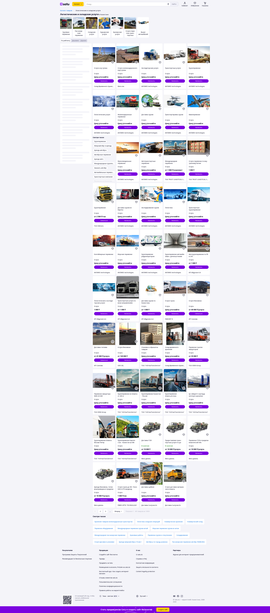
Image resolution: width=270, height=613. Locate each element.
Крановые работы (136, 535)
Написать (104, 81)
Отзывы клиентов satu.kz (108, 578)
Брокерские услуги (117, 33)
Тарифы (102, 559)
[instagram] (182, 596)
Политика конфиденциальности (110, 586)
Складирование (182, 535)
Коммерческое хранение (174, 522)
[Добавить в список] (112, 62)
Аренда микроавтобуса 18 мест (130, 542)
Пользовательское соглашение (110, 582)
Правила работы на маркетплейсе (111, 590)
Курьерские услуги (104, 33)
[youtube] (174, 596)
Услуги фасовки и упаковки (104, 542)
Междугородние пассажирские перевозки (109, 535)
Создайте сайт (104, 555)
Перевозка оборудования (103, 528)
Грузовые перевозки (66, 33)
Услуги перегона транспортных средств (130, 34)
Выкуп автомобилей (143, 33)
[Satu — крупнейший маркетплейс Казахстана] (64, 4)
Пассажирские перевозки (79, 33)
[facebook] (178, 596)
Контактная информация (145, 563)
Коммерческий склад (195, 522)
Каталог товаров (66, 10)
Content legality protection (145, 571)
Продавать (103, 563)
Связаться (104, 221)
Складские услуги (91, 33)
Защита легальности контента (147, 567)
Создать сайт (163, 610)
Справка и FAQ (141, 559)
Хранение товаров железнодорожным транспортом (113, 522)
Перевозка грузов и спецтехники (160, 535)
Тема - (108, 596)
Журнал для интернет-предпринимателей (188, 555)
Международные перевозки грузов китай (133, 528)
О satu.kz (139, 555)
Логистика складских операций (148, 522)
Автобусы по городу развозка (156, 542)
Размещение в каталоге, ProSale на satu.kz (114, 567)
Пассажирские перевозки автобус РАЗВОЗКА (188, 542)
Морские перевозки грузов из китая (166, 528)
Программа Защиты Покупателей (74, 555)
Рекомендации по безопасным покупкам (77, 559)
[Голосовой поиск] (168, 4)
